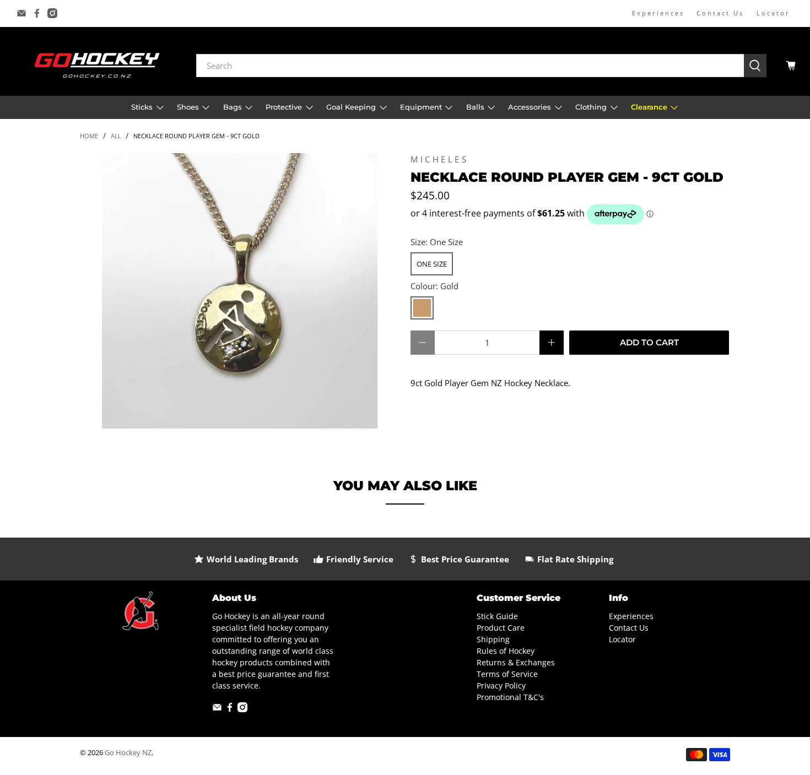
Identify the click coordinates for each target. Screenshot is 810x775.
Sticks (142, 106)
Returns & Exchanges (516, 662)
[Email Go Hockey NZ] (21, 13)
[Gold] (422, 307)
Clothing (591, 106)
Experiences (658, 13)
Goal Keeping (351, 106)
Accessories (529, 106)
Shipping (493, 639)
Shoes (188, 106)
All (116, 136)
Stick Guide (497, 616)
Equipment (421, 106)
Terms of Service (507, 674)
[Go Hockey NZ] (97, 65)
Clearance (649, 106)
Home (89, 136)
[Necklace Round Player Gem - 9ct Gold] (239, 291)
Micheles (439, 159)
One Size (432, 264)
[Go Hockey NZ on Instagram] (52, 13)
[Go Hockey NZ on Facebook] (37, 13)
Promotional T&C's (510, 697)
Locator (773, 13)
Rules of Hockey (505, 651)
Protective (284, 106)
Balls (475, 106)
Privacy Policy (501, 685)
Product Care (501, 627)
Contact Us (720, 13)
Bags (232, 106)
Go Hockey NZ (128, 752)
